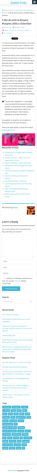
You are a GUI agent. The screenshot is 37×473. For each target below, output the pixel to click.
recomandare (7, 445)
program (26, 441)
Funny (16, 438)
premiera (13, 441)
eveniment (6, 434)
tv (23, 448)
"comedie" (16, 407)
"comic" (24, 407)
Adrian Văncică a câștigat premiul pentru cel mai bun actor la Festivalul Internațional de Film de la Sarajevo (16, 349)
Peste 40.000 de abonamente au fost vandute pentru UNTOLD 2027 (17, 341)
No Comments (8, 33)
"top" (13, 410)
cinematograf (7, 424)
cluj (15, 424)
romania (17, 445)
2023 (16, 414)
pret (19, 441)
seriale (5, 448)
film (4, 438)
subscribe (17, 281)
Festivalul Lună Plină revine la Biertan (14, 367)
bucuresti (13, 421)
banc (12, 417)
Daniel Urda (18, 3)
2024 (21, 414)
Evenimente (19, 10)
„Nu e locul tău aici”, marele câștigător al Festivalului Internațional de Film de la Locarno (15, 387)
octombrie (27, 438)
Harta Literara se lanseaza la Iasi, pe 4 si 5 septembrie (16, 320)
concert (20, 431)
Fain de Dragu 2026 (8, 335)
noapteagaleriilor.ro (8, 130)
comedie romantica (9, 428)
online (5, 441)
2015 (4, 414)
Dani (15, 207)
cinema (20, 421)
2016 (10, 414)
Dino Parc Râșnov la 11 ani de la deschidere (16, 362)
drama (28, 431)
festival (25, 434)
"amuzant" (6, 407)
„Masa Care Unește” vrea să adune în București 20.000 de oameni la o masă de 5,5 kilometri (17, 328)
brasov (5, 421)
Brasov (11, 10)
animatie (6, 417)
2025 (27, 414)
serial (24, 445)
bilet (28, 417)
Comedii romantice (9, 431)
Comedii (21, 428)
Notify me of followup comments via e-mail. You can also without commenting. (17, 280)
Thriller (12, 448)
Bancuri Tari (21, 417)
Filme (10, 438)
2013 (19, 410)
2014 (24, 410)
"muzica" (6, 410)
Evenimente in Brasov (23, 30)
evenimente (16, 434)
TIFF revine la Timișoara (10, 315)
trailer (19, 448)
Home (5, 10)
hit (21, 438)
